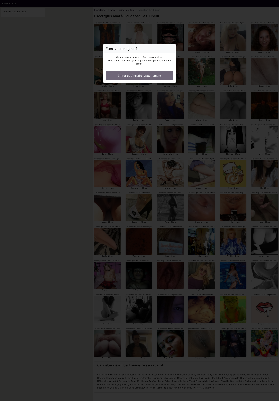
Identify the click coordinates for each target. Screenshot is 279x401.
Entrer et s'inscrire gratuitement (139, 75)
